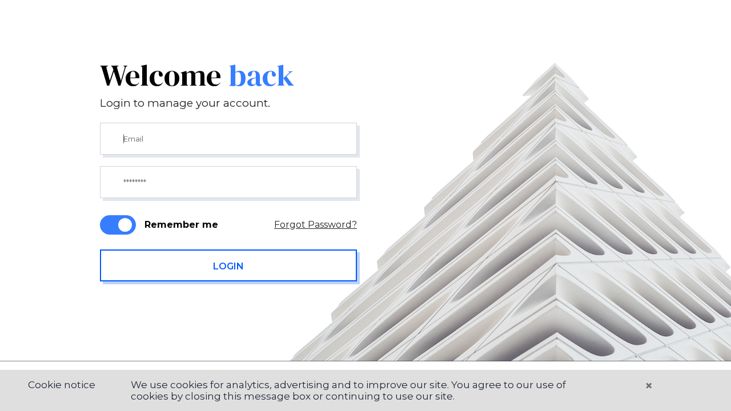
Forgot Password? (315, 224)
